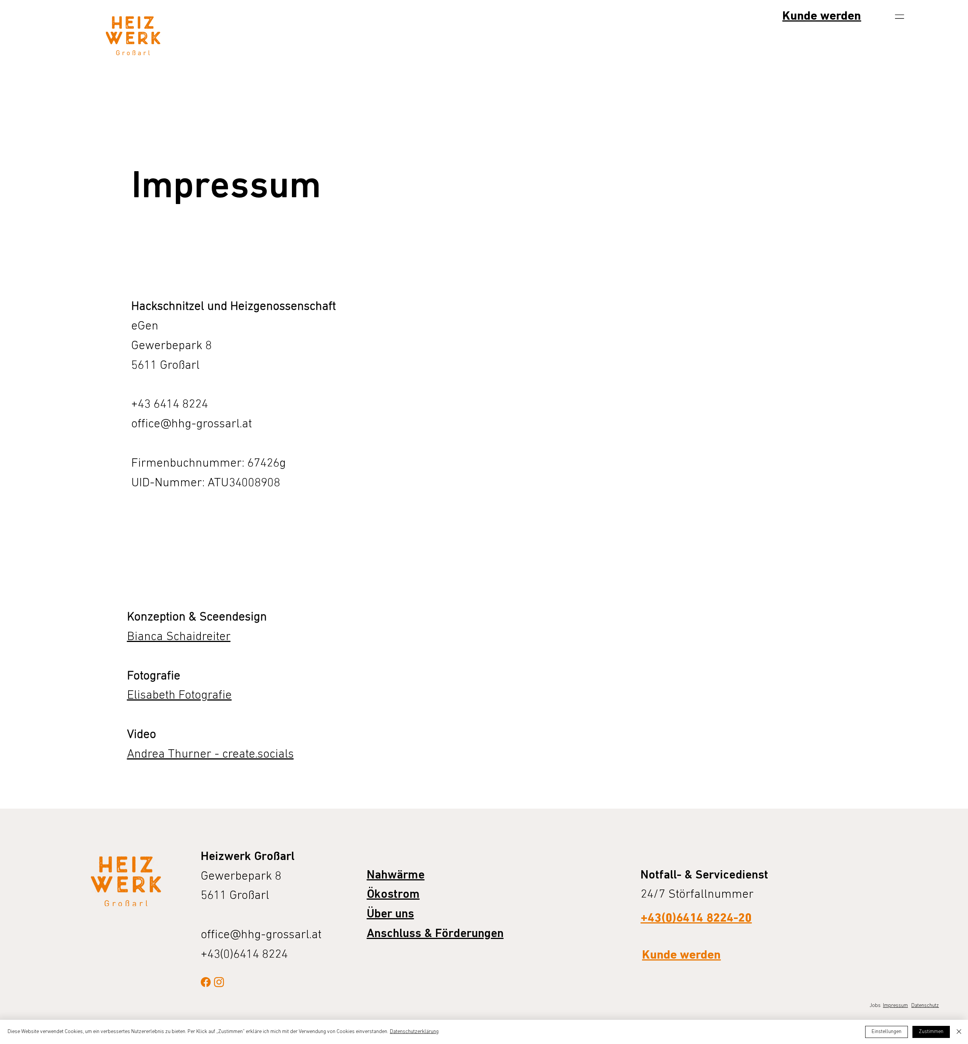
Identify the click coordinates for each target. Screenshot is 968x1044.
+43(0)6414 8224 (244, 955)
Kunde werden (821, 17)
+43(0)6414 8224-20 (696, 919)
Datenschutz (925, 1005)
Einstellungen (886, 1032)
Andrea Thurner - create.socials (210, 755)
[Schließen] (958, 1032)
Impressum (895, 1005)
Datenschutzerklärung (414, 1032)
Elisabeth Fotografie (179, 696)
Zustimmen (931, 1032)
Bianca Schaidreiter (179, 637)
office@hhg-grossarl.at (191, 424)
